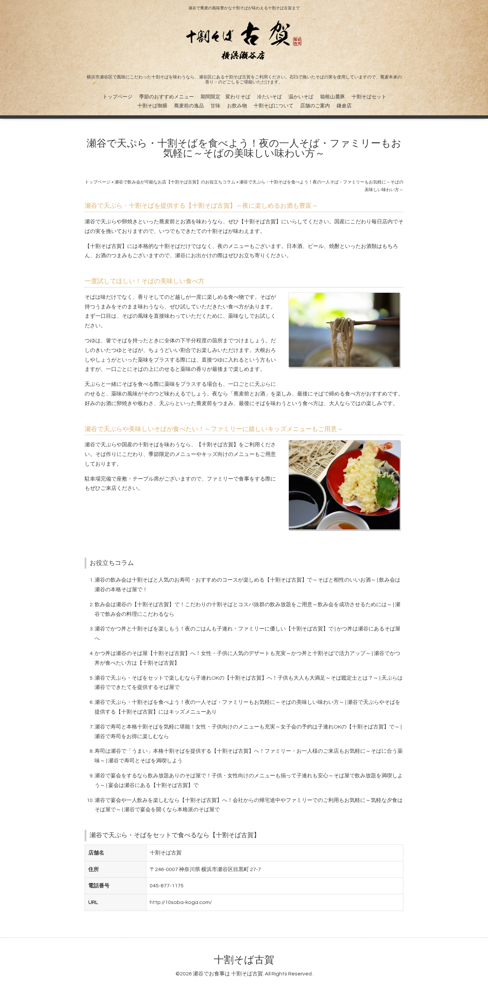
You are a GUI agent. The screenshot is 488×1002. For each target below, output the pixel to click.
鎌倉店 (344, 105)
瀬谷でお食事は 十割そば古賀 (228, 973)
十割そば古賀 (244, 960)
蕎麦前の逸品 (189, 105)
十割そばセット (369, 96)
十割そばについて (273, 105)
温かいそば (300, 96)
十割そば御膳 (152, 105)
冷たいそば (269, 96)
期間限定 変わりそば (225, 96)
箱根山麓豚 (332, 96)
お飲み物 (237, 105)
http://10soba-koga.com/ (181, 902)
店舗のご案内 (315, 105)
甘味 (215, 105)
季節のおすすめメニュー (166, 96)
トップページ (117, 96)
